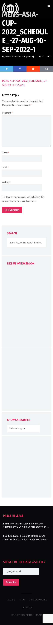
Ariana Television (13, 56)
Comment (7, 113)
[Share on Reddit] (33, 69)
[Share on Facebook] (19, 69)
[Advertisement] (26, 380)
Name (5, 152)
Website (6, 182)
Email (5, 167)
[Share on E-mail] (46, 69)
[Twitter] (6, 69)
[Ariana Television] (10, 9)
